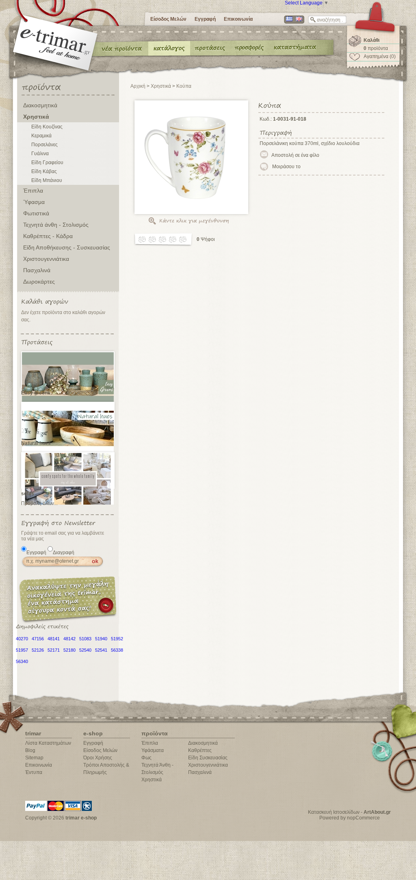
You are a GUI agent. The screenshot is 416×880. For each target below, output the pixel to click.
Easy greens (35, 393)
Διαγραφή (63, 552)
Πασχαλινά (36, 270)
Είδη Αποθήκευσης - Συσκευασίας (66, 247)
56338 (117, 650)
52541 (101, 650)
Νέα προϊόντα (122, 48)
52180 (69, 650)
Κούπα (183, 86)
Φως (146, 758)
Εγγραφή (205, 19)
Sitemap (34, 758)
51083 (85, 638)
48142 (69, 638)
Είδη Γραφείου (47, 162)
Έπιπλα (33, 190)
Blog (30, 750)
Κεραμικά (41, 136)
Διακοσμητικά (40, 105)
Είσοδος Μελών (168, 19)
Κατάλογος (169, 48)
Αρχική (137, 86)
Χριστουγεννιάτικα (46, 259)
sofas (27, 493)
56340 (22, 661)
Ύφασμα (34, 202)
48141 (54, 638)
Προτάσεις (211, 48)
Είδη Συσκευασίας (208, 758)
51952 (117, 638)
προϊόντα (376, 48)
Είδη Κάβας (44, 171)
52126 (38, 650)
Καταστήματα (293, 48)
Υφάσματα (152, 750)
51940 (101, 638)
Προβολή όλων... (39, 503)
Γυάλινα (40, 153)
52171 (54, 650)
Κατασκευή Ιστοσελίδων (334, 812)
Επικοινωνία (238, 19)
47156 (38, 638)
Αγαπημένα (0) (380, 56)
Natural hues (36, 443)
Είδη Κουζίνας (47, 127)
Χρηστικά (36, 116)
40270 (22, 638)
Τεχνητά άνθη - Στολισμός (56, 224)
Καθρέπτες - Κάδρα (48, 236)
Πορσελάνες (44, 144)
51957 (22, 650)
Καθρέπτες (200, 750)
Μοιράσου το (286, 166)
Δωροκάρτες (39, 281)
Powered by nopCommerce (349, 818)
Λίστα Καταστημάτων (48, 743)
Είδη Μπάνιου (46, 180)
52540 (85, 650)
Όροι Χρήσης (97, 758)
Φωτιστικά (36, 213)
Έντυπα (249, 48)
